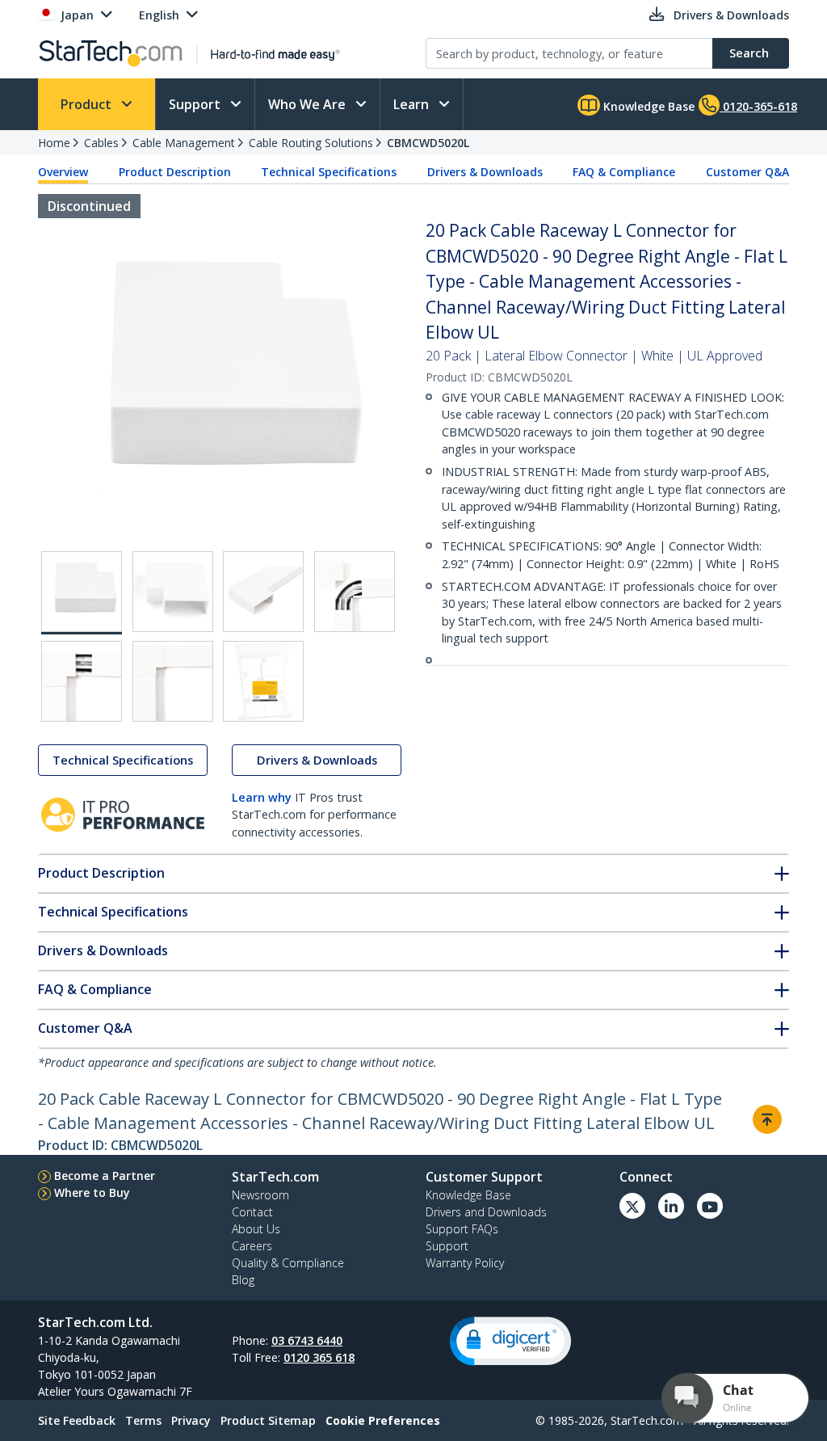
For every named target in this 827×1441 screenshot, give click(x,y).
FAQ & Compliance (624, 171)
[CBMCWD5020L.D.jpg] (354, 591)
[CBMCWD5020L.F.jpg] (172, 681)
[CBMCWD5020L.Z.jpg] (263, 681)
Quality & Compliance (288, 1262)
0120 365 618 (319, 1357)
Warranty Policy (465, 1262)
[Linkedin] (671, 1206)
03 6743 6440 (306, 1340)
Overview (63, 171)
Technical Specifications (329, 171)
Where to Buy (92, 1192)
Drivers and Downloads (486, 1212)
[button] (510, 1341)
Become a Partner (104, 1175)
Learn (412, 104)
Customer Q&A (747, 171)
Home (54, 142)
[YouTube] (710, 1206)
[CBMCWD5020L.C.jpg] (263, 591)
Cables (101, 142)
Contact (252, 1212)
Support (196, 104)
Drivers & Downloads (485, 171)
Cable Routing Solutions (311, 142)
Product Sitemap (268, 1420)
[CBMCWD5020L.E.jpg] (81, 681)
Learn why (262, 797)
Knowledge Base (647, 106)
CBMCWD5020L (428, 142)
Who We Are (308, 104)
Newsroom (260, 1195)
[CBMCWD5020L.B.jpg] (172, 591)
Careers (252, 1246)
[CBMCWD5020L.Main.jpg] (81, 592)
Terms (143, 1420)
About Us (256, 1229)
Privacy (191, 1420)
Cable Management (183, 142)
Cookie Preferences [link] (382, 1420)
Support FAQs (462, 1229)
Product (88, 104)
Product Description (175, 171)
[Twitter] (632, 1206)
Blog (243, 1279)
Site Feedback (76, 1420)
